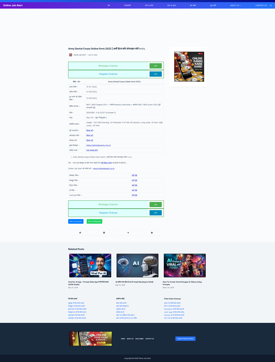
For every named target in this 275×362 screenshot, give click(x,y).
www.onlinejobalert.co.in (104, 168)
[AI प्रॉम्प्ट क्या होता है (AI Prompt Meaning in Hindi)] (137, 265)
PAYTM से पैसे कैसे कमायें (173, 318)
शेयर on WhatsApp (94, 221)
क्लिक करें (89, 130)
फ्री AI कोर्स (149, 5)
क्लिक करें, (89, 135)
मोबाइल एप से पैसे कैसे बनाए (77, 312)
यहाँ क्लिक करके (106, 163)
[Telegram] (128, 233)
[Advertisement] (64, 24)
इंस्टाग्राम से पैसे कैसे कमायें (77, 309)
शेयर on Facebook (76, 221)
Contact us (261, 5)
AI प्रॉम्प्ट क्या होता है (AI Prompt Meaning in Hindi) (134, 282)
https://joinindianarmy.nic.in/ (98, 145)
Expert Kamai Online (185, 339)
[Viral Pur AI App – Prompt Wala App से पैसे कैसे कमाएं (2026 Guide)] (90, 265)
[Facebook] (80, 233)
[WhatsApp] (152, 233)
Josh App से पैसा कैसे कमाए (174, 312)
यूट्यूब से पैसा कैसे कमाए (76, 303)
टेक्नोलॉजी (127, 5)
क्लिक (88, 140)
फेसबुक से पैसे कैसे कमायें (76, 306)
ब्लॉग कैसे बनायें (121, 303)
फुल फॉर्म (213, 5)
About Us (234, 5)
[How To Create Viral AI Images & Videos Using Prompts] (185, 265)
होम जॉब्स (193, 5)
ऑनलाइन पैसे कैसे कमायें (76, 315)
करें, (92, 140)
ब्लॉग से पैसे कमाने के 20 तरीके (126, 318)
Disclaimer (139, 339)
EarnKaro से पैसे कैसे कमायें (174, 309)
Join (155, 66)
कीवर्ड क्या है (120, 312)
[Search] (271, 5)
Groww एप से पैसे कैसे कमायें (174, 315)
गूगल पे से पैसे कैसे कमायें (172, 303)
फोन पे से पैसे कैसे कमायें (172, 306)
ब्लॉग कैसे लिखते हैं (122, 306)
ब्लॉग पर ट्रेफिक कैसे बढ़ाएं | (125, 315)
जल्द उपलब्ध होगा (92, 150)
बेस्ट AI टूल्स (171, 5)
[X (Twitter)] (104, 233)
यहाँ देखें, (135, 175)
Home (123, 339)
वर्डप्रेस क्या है (120, 309)
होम (109, 5)
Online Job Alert (13, 5)
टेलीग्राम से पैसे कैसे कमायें (77, 318)
